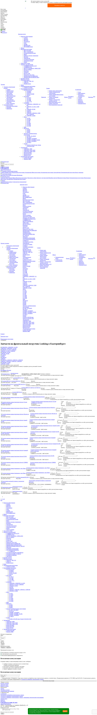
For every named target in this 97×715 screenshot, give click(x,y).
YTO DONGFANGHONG (29, 239)
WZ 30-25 (25, 309)
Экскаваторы (26, 319)
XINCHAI (25, 236)
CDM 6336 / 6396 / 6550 (28, 323)
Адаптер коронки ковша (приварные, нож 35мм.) (38, 467)
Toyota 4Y (25, 226)
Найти (2, 165)
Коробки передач (27, 249)
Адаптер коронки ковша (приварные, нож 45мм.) (38, 472)
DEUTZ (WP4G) (27, 224)
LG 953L (25, 291)
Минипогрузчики (27, 250)
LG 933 (24, 290)
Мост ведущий (26, 201)
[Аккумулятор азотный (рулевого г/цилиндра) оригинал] (15, 482)
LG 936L (25, 295)
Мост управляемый (27, 202)
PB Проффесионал (27, 197)
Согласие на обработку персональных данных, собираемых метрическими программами (22, 697)
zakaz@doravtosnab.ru (6, 169)
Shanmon (25, 189)
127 (4, 499)
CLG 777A (25, 273)
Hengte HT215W (27, 326)
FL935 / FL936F (26, 266)
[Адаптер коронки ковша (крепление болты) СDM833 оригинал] (15, 463)
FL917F (24, 267)
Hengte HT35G (26, 327)
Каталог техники (5, 683)
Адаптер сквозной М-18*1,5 (23, 477)
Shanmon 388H (26, 331)
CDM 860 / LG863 (27, 287)
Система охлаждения (28, 211)
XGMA (24, 316)
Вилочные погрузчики (28, 199)
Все (1, 500)
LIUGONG (25, 268)
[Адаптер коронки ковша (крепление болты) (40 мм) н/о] (15, 409)
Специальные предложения (7, 691)
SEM (24, 299)
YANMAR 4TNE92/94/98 (29, 238)
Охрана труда (4, 698)
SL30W (24, 302)
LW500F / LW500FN (28, 313)
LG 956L (25, 296)
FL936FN (25, 263)
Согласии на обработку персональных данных (32, 679)
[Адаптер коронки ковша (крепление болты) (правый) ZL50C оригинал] (15, 451)
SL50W (24, 303)
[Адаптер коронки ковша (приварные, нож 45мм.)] (13, 473)
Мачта (24, 204)
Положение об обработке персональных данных (12, 695)
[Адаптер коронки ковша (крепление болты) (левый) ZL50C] (15, 421)
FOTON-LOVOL (27, 262)
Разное (24, 213)
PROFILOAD (26, 196)
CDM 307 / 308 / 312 (27, 252)
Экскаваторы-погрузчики (29, 328)
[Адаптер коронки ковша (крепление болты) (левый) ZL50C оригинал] (15, 433)
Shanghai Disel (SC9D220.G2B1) (27, 232)
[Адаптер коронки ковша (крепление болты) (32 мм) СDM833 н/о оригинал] (16, 403)
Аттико (24, 194)
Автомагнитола (14, 373)
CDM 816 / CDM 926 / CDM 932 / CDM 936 (29, 286)
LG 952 (24, 294)
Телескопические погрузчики (27, 258)
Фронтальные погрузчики (29, 261)
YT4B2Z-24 (25, 240)
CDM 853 (25, 284)
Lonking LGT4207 (27, 259)
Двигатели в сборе (27, 216)
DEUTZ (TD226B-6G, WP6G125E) (28, 222)
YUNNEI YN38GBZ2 (28, 247)
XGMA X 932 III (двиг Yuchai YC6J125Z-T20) (28, 318)
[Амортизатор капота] (6, 487)
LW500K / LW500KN (28, 310)
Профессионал (26, 254)
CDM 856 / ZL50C (27, 281)
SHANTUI (25, 300)
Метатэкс (25, 190)
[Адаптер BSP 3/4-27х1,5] (7, 384)
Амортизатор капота (17, 486)
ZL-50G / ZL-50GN (27, 308)
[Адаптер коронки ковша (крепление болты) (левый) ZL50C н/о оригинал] (16, 427)
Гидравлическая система (29, 203)
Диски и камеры (27, 215)
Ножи (24, 256)
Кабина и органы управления (27, 207)
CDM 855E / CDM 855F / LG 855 (8, 348)
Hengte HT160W (27, 325)
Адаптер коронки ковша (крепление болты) (34, 396)
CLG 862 (25, 271)
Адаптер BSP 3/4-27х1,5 (20, 384)
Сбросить (8, 647)
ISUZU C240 (26, 227)
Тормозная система (27, 212)
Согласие (57, 710)
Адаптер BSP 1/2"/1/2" (18, 377)
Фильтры (25, 208)
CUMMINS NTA (27, 220)
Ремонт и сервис (5, 686)
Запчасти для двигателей (29, 217)
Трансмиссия (26, 210)
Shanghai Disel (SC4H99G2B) (30, 230)
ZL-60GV (25, 314)
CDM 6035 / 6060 (27, 321)
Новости (3, 700)
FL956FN (25, 265)
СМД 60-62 (25, 248)
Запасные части (4, 684)
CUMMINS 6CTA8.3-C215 (29, 219)
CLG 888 (25, 272)
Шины (24, 198)
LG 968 (24, 293)
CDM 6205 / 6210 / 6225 (28, 322)
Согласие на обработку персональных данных (12, 696)
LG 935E (25, 298)
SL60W (24, 304)
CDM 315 (25, 253)
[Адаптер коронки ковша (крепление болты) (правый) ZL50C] (15, 439)
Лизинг (2, 688)
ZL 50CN (25, 270)
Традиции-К (26, 192)
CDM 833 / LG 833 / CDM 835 (8, 351)
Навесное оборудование (28, 187)
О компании (4, 693)
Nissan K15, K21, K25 (28, 229)
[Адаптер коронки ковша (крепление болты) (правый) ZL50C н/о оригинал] (16, 445)
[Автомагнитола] (5, 374)
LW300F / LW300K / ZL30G (29, 312)
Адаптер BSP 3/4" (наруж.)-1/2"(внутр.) (30, 387)
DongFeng (25, 225)
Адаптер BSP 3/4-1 (15, 381)
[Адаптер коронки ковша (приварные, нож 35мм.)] (13, 468)
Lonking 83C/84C (27, 330)
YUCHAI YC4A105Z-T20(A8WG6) (28, 242)
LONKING (25, 275)
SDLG (24, 289)
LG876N (25, 282)
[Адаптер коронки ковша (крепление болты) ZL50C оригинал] (15, 457)
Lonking (25, 188)
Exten (24, 193)
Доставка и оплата (5, 689)
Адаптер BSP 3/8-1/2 (17, 392)
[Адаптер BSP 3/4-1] (6, 381)
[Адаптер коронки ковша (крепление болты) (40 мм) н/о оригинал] (15, 415)
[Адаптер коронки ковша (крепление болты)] (12, 397)
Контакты (3, 701)
